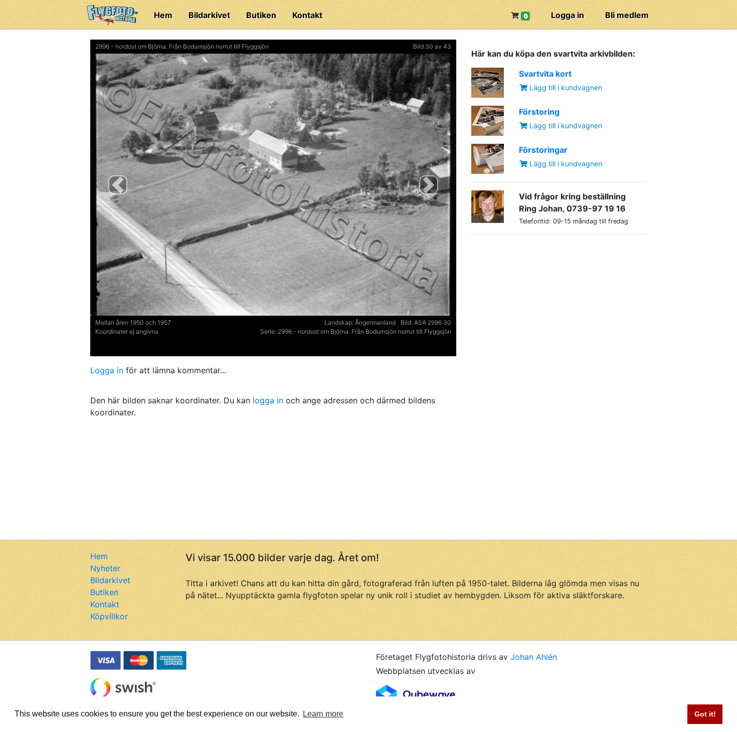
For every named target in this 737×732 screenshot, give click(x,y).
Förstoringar (543, 150)
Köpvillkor (109, 616)
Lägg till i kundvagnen (564, 87)
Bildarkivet (209, 15)
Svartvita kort (545, 74)
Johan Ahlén (533, 657)
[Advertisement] (546, 305)
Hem (163, 15)
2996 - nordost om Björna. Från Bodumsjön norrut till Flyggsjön (182, 46)
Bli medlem (627, 15)
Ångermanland (375, 322)
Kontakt (307, 15)
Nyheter (105, 568)
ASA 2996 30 (432, 322)
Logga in (567, 15)
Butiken (261, 15)
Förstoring (539, 112)
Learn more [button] (323, 713)
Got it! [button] (705, 714)
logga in (268, 400)
